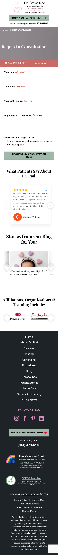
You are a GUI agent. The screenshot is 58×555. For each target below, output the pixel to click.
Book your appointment (27, 18)
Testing (29, 354)
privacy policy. (17, 144)
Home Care (29, 388)
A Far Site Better (30, 494)
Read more (24, 209)
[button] (50, 205)
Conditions (29, 360)
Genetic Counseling (29, 394)
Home (4, 30)
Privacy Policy (20, 500)
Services (29, 348)
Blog (29, 371)
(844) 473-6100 (38, 23)
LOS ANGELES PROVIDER (31, 463)
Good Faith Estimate (29, 503)
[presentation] (7, 267)
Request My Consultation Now (29, 155)
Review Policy (29, 511)
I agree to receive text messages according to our (29, 143)
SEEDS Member (31, 478)
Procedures (29, 365)
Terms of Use (37, 500)
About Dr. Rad (29, 342)
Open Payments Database (29, 507)
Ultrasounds (29, 377)
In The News (29, 400)
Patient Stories (29, 383)
